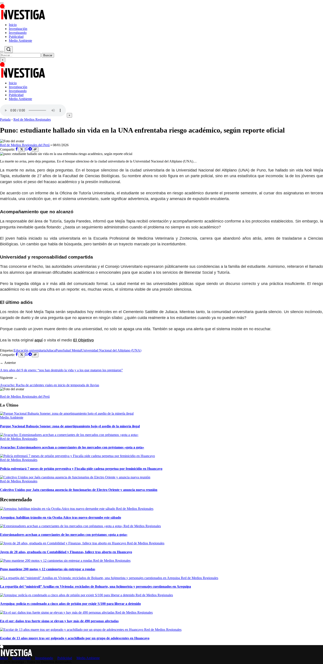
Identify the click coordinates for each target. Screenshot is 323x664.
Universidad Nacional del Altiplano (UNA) (111, 350)
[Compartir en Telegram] (30, 149)
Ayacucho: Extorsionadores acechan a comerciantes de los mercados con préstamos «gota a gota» (72, 447)
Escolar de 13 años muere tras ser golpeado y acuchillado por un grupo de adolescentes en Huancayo (74, 638)
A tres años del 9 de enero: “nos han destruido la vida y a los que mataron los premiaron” (61, 370)
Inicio (13, 25)
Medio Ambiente (20, 40)
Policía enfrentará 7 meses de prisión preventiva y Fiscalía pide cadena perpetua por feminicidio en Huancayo (81, 469)
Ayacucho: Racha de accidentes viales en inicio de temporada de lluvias (49, 385)
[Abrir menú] (2, 3)
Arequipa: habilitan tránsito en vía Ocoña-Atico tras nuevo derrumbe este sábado (60, 517)
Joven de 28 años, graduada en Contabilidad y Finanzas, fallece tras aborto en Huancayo (66, 552)
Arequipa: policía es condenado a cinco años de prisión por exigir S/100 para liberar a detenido (70, 604)
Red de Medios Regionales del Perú (25, 145)
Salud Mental (72, 350)
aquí (38, 340)
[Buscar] (2, 51)
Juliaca (51, 350)
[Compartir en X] (21, 149)
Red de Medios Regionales (32, 119)
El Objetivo (83, 340)
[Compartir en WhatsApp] (26, 149)
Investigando (18, 33)
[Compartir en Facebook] (16, 149)
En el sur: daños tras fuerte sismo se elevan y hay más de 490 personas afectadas (59, 621)
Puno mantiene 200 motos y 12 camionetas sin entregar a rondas (47, 569)
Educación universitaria (30, 350)
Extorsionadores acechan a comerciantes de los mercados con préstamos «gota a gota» (63, 534)
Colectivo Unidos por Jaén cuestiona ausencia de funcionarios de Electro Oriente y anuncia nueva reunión (78, 490)
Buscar (47, 55)
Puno (59, 350)
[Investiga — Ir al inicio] (161, 11)
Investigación (18, 29)
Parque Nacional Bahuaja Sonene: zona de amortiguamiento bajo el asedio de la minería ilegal (70, 426)
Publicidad (16, 36)
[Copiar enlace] (35, 149)
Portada (5, 119)
